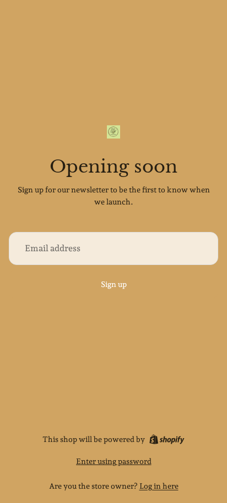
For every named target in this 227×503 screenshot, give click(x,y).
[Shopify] (166, 439)
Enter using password (114, 461)
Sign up (114, 284)
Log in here (159, 486)
